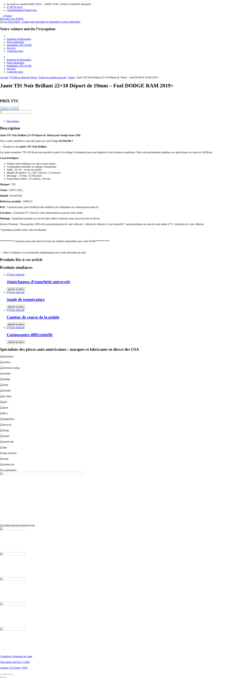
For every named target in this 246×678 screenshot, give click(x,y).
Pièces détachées (15, 42)
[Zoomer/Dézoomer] (1, 674)
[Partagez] (8, 674)
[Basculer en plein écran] (4, 674)
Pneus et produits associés (52, 77)
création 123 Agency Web (13, 667)
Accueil (4, 77)
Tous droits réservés (11, 662)
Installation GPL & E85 (19, 45)
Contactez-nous (15, 51)
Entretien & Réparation (19, 39)
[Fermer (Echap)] (11, 674)
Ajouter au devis (9, 108)
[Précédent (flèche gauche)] (1, 677)
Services (11, 48)
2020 (27, 662)
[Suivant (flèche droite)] (4, 677)
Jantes (71, 77)
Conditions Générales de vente (16, 656)
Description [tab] (13, 121)
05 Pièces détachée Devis (23, 77)
